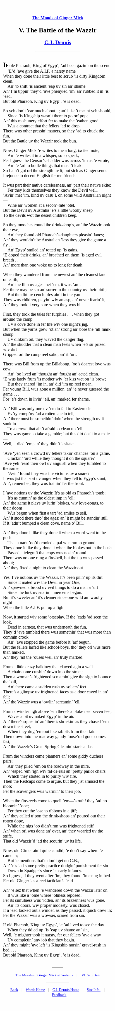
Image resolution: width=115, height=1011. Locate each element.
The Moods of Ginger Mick (57, 17)
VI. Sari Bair (91, 975)
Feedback (59, 995)
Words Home (35, 990)
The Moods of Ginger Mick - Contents (44, 975)
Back (14, 990)
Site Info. (93, 990)
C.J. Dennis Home (65, 990)
